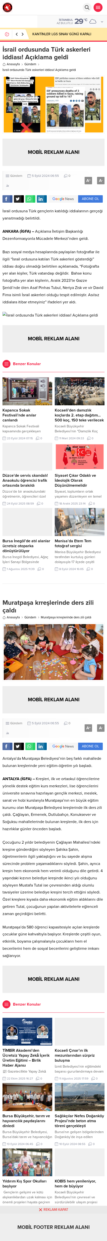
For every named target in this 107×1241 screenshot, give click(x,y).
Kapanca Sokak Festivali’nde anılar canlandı (19, 415)
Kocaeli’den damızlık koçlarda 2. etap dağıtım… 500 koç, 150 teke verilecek (79, 415)
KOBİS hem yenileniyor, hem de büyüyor (75, 1184)
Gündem (30, 64)
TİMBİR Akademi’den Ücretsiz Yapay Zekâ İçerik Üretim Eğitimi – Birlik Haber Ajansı (26, 1058)
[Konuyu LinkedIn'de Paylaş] (42, 199)
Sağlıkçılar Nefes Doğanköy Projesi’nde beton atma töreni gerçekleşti (79, 1121)
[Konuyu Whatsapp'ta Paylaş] (30, 199)
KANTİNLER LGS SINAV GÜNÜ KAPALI (61, 34)
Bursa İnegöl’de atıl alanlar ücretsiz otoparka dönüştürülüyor (26, 546)
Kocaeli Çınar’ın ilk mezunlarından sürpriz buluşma (75, 1055)
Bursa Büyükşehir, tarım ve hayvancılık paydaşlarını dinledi (26, 1121)
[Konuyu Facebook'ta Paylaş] (7, 199)
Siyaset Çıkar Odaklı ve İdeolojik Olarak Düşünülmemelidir (75, 480)
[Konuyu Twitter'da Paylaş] (19, 199)
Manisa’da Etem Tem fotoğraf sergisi (73, 543)
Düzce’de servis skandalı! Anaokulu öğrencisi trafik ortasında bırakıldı (25, 480)
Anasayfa (13, 64)
